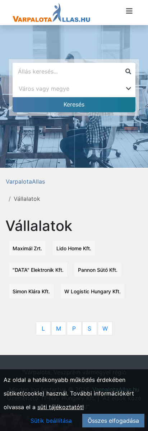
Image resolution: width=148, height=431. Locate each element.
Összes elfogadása (113, 420)
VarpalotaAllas (25, 181)
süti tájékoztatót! (60, 407)
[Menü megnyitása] (129, 11)
